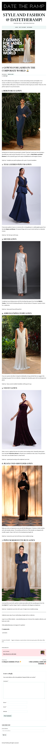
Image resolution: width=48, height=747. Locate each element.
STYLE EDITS (8, 640)
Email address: (5, 728)
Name (5, 702)
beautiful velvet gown (39, 451)
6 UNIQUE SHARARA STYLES (11, 661)
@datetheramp (9, 625)
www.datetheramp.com (21, 619)
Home (16, 27)
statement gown (14, 156)
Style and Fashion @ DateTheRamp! (24, 17)
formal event (29, 640)
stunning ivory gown (6, 378)
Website (5, 711)
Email (4, 707)
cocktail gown (17, 640)
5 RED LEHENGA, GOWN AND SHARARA (37, 662)
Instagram (29, 27)
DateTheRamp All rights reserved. (11, 743)
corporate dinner (23, 640)
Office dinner (39, 640)
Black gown (28, 528)
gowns (35, 640)
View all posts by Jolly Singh (9, 654)
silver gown (29, 301)
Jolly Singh (5, 75)
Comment (5, 681)
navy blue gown (36, 603)
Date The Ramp (22, 27)
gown (33, 640)
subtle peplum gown (38, 227)
